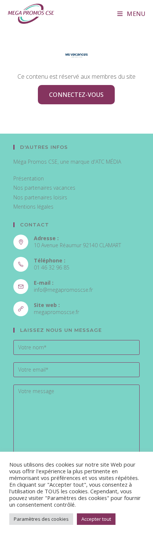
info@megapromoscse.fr (63, 289)
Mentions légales (33, 206)
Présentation (28, 178)
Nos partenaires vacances (44, 187)
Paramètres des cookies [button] (41, 519)
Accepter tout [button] (96, 519)
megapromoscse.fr (56, 312)
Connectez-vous (76, 95)
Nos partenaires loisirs (40, 197)
